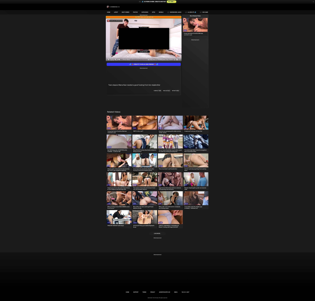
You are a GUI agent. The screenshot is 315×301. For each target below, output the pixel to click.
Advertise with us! (164, 292)
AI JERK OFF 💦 (191, 12)
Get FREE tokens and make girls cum (144, 17)
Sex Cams (204, 12)
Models (161, 12)
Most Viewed (125, 12)
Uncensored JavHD (174, 12)
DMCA (175, 292)
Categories (144, 12)
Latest (116, 12)
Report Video (175, 90)
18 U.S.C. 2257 (185, 292)
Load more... (157, 233)
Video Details (166, 90)
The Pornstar (156, 297)
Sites (153, 12)
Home (108, 12)
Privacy (152, 292)
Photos (135, 12)
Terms (144, 292)
